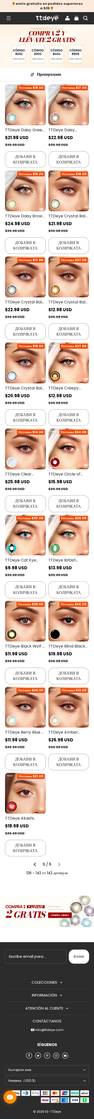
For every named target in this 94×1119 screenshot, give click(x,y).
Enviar (79, 956)
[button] (8, 18)
